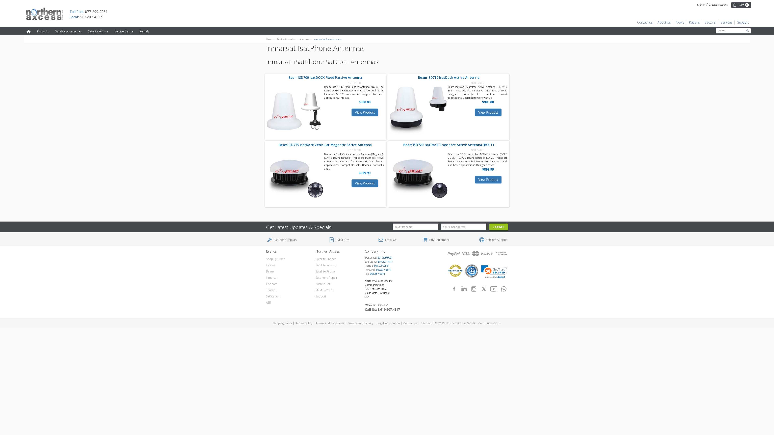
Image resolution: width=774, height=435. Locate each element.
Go (748, 30)
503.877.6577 (383, 269)
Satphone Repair (326, 278)
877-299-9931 (89, 11)
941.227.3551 (381, 265)
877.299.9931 (385, 257)
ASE (268, 302)
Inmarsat (272, 278)
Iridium (270, 265)
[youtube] (494, 289)
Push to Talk (323, 284)
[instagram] (474, 289)
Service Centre (124, 31)
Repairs (694, 22)
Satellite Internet (326, 265)
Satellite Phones (325, 259)
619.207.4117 (385, 261)
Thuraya (271, 290)
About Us (664, 22)
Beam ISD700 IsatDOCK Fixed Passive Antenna (325, 77)
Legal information (388, 323)
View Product (365, 112)
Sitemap (426, 323)
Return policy (303, 323)
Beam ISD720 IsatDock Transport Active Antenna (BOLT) (448, 145)
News (680, 22)
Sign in (701, 4)
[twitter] (484, 289)
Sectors (710, 22)
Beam (270, 271)
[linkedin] (464, 289)
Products (43, 31)
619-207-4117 (86, 16)
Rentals (144, 31)
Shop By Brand (275, 259)
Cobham (271, 284)
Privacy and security (360, 323)
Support (743, 22)
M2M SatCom (324, 290)
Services (726, 22)
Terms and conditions (330, 323)
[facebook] (454, 289)
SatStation (273, 296)
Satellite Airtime (98, 31)
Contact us (645, 22)
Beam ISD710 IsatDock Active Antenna (448, 77)
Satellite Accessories (68, 31)
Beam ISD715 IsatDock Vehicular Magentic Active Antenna (325, 145)
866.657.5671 (377, 274)
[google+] (503, 289)
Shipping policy (282, 323)
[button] (494, 272)
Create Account (718, 4)
